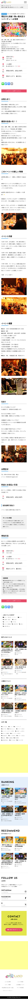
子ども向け (13, 740)
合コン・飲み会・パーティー (10, 617)
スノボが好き (13, 735)
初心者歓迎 (10, 737)
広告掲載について (20, 984)
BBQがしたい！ (12, 728)
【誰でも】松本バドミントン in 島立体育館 (7, 845)
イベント (7, 5)
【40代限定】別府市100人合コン (20, 814)
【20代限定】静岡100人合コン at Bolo (6, 796)
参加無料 (17, 737)
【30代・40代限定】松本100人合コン (20, 861)
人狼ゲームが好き (20, 731)
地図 (19, 66)
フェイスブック (6, 897)
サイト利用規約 (20, 987)
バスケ (11, 726)
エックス (3, 904)
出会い (21, 624)
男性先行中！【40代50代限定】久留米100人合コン (21, 695)
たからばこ (5, 726)
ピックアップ (7, 621)
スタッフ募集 (8, 984)
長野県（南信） (7, 619)
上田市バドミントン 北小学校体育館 (20, 845)
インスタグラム (6, 891)
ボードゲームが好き (16, 733)
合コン (20, 617)
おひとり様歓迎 (7, 624)
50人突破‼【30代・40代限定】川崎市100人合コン (7, 668)
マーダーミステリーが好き (8, 731)
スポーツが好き (21, 735)
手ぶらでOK (20, 740)
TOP (2, 5)
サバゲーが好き (21, 728)
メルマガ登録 (20, 981)
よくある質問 (8, 981)
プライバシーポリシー (8, 990)
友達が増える (7, 626)
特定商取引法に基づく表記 (8, 987)
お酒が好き (15, 624)
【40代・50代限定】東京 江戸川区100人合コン (7, 815)
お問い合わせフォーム (14, 929)
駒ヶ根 (14, 619)
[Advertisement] (14, 758)
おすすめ (14, 621)
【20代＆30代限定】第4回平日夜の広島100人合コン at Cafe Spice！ (7, 651)
